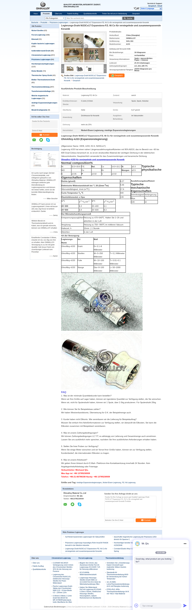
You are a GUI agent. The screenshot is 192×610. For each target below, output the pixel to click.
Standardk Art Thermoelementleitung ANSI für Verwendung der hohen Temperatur (117, 575)
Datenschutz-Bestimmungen (55, 607)
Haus (36, 14)
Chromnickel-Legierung (40, 55)
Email (160, 6)
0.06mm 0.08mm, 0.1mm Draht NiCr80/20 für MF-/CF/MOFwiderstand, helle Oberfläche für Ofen (62, 599)
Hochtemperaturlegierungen (42, 64)
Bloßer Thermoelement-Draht (43, 80)
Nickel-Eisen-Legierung (112, 483)
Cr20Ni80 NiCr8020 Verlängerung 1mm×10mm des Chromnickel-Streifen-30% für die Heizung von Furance (63, 567)
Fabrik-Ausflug (72, 14)
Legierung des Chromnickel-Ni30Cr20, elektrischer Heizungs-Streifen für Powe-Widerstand (62, 579)
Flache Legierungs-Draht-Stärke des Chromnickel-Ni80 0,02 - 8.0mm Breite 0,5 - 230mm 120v (63, 589)
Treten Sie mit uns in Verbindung (114, 14)
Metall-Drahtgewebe (39, 110)
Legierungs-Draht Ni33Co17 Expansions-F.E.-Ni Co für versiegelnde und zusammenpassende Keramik (85, 78)
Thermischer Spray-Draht (41, 75)
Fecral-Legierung (38, 35)
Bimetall (34, 39)
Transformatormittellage (41, 91)
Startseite (34, 22)
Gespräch (152, 6)
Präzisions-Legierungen (59, 22)
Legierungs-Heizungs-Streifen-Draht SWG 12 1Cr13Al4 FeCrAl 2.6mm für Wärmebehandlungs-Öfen (90, 581)
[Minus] (185, 543)
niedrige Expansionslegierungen (44, 103)
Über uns (58, 14)
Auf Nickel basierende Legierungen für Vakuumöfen (85, 537)
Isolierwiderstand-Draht (40, 51)
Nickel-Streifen (37, 31)
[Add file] (136, 605)
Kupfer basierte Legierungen (42, 44)
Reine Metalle (36, 71)
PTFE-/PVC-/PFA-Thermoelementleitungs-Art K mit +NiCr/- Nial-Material (118, 591)
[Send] (185, 605)
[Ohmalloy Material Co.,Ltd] (47, 5)
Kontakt (46, 135)
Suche (129, 18)
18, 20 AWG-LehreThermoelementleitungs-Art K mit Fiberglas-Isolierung (118, 584)
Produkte (46, 14)
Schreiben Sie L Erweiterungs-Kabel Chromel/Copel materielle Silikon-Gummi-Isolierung (118, 566)
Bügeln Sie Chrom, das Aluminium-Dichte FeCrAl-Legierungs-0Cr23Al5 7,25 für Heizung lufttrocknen (90, 566)
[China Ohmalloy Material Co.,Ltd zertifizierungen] (37, 167)
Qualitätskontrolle (90, 14)
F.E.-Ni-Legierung (128, 483)
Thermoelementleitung (40, 87)
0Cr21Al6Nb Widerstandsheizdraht (88, 573)
